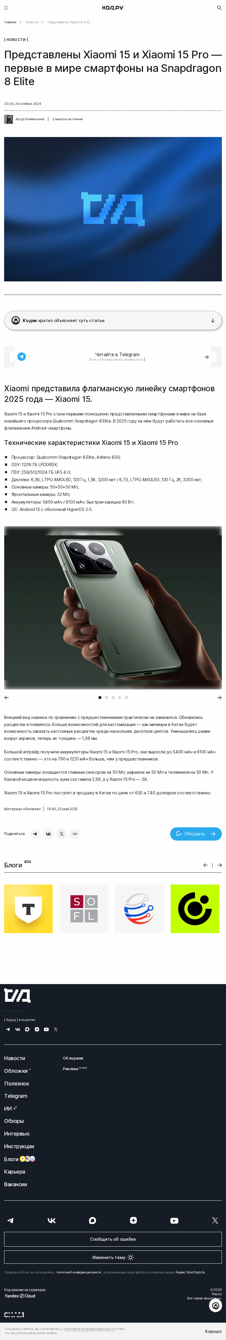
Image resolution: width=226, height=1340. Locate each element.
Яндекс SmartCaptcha (190, 1272)
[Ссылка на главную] (17, 996)
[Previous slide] (6, 697)
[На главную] (113, 8)
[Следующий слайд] (220, 865)
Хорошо (213, 1331)
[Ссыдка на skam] (14, 1314)
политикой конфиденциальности (78, 1272)
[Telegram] (35, 834)
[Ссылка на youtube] (46, 1029)
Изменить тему (108, 1257)
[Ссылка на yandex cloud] (24, 1296)
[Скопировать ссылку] (75, 834)
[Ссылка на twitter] (56, 1029)
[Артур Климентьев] (8, 119)
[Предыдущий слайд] (205, 865)
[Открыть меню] (6, 8)
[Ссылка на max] (27, 1029)
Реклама (73, 1069)
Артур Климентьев (30, 119)
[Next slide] (220, 697)
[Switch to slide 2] (106, 697)
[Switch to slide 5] (126, 697)
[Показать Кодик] (215, 1305)
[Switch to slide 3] (113, 697)
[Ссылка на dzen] (37, 1029)
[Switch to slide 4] (119, 697)
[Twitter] (61, 834)
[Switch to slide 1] (100, 697)
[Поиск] (219, 7)
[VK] (48, 834)
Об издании (73, 1058)
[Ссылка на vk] (18, 1029)
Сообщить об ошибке (113, 1239)
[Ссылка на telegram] (8, 1029)
